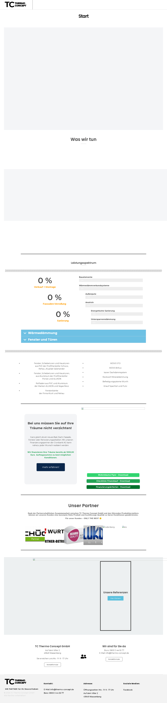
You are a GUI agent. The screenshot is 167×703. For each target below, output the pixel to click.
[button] (83, 333)
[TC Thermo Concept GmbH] (15, 4)
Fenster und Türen (42, 339)
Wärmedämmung (42, 333)
